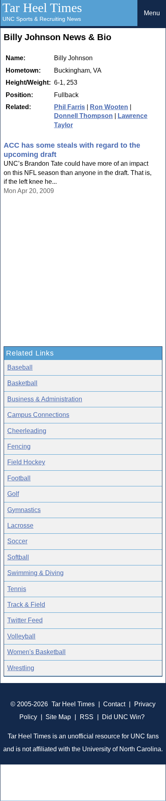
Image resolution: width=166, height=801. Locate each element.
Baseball (20, 367)
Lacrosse (20, 525)
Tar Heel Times (42, 7)
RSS (86, 717)
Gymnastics (24, 509)
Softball (18, 557)
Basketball (22, 383)
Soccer (17, 541)
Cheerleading (26, 430)
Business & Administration (44, 399)
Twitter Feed (25, 620)
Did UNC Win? (123, 717)
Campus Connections (38, 414)
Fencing (19, 446)
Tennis (16, 589)
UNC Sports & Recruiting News (41, 19)
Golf (13, 493)
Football (19, 478)
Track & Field (26, 604)
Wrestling (20, 668)
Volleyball (21, 636)
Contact (114, 704)
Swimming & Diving (35, 572)
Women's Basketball (36, 652)
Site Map (58, 717)
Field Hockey (26, 462)
